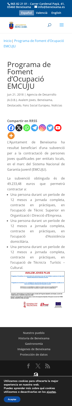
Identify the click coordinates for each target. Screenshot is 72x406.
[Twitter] (50, 127)
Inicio (8, 41)
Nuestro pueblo (34, 333)
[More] (11, 135)
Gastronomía (34, 344)
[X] (18, 127)
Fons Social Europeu (36, 105)
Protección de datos (34, 354)
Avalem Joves (27, 100)
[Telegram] (34, 127)
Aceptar (12, 399)
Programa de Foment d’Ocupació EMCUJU (34, 43)
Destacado (14, 105)
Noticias (56, 105)
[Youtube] (57, 127)
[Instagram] (42, 127)
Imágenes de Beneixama (33, 349)
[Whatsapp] (26, 127)
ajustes (51, 392)
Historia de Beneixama (33, 338)
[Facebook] (11, 127)
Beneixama (44, 100)
